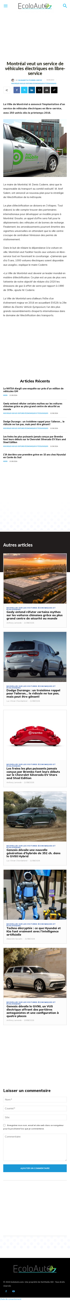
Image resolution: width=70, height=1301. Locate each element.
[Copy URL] (54, 90)
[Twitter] (24, 90)
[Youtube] (13, 1292)
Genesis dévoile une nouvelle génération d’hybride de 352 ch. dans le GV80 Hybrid (33, 853)
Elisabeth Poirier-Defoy (30, 80)
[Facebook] (17, 90)
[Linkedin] (31, 90)
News (5, 395)
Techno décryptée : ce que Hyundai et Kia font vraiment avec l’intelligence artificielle (34, 931)
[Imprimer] (46, 90)
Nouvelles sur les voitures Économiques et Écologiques (33, 84)
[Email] (39, 90)
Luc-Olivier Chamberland (17, 701)
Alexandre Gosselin (14, 939)
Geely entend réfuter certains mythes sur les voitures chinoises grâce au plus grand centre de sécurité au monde (32, 406)
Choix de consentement (10, 1299)
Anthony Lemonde (14, 623)
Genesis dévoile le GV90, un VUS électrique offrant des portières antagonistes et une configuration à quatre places (33, 1011)
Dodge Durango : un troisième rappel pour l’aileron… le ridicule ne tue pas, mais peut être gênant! (33, 423)
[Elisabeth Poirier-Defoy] (13, 80)
